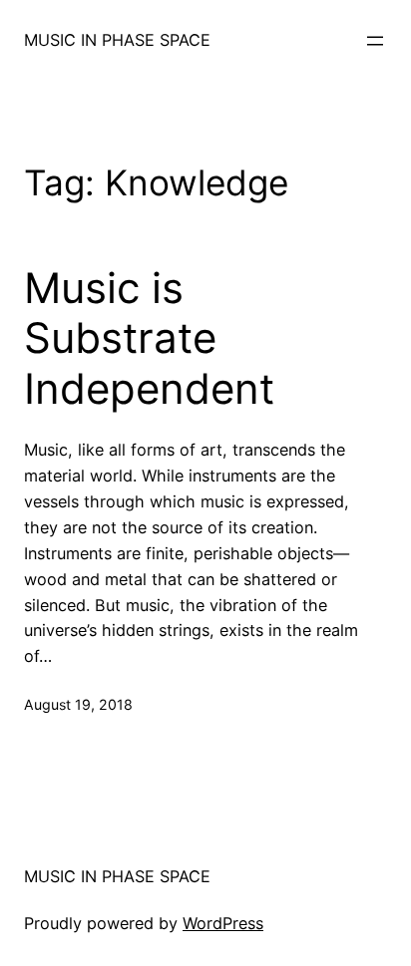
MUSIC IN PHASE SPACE (117, 40)
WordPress (223, 923)
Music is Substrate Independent (149, 338)
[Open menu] (375, 41)
